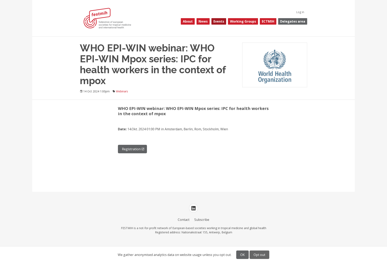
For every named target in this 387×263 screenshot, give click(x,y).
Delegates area (292, 21)
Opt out (259, 255)
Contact (183, 219)
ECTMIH (268, 21)
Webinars (122, 91)
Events (218, 21)
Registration (131, 149)
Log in (300, 12)
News (203, 21)
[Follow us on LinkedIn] (193, 208)
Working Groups (243, 21)
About (188, 21)
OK (242, 255)
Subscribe (201, 219)
